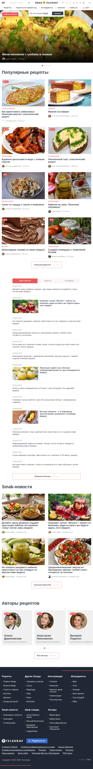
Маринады (31, 690)
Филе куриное (78, 694)
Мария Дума (55, 715)
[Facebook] (62, 2)
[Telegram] (70, 2)
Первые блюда (10, 681)
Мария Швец (9, 532)
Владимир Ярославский (32, 726)
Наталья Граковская (59, 576)
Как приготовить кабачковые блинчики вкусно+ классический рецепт (20, 114)
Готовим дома (9, 723)
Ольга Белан (56, 211)
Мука (75, 681)
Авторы (52, 710)
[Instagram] (80, 2)
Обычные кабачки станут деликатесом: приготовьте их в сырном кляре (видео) (44, 433)
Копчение (31, 701)
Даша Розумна (11, 59)
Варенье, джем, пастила (56, 691)
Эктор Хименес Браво (33, 716)
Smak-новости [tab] (25, 281)
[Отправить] (29, 3)
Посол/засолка (56, 700)
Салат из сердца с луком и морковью (23, 204)
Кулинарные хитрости (13, 715)
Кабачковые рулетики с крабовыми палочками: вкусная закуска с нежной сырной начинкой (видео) (45, 357)
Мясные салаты (7, 201)
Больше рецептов (42, 265)
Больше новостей (42, 585)
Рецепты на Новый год (26, 8)
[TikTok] (84, 3)
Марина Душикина (58, 256)
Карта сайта (23, 753)
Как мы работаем (65, 747)
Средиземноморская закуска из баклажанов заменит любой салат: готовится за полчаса (67, 570)
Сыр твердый (78, 698)
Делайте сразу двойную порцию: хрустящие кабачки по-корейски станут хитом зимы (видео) (20, 525)
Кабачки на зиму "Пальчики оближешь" (63, 205)
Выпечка (51, 108)
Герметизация (53, 246)
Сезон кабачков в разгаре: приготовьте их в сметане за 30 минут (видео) (44, 455)
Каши (29, 698)
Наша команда (8, 753)
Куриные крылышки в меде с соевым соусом (23, 160)
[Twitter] (77, 2)
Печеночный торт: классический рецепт (66, 160)
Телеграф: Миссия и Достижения (45, 753)
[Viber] (66, 3)
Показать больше (42, 476)
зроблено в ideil (85, 759)
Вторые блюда (53, 156)
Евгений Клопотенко (35, 721)
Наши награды (56, 750)
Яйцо (75, 701)
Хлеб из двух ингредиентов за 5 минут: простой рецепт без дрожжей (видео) (43, 389)
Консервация (55, 676)
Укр (89, 3)
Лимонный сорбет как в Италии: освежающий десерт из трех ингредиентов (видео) (60, 370)
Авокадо (76, 690)
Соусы (29, 686)
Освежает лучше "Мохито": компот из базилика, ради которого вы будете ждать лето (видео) (69, 525)
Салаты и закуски (10, 14)
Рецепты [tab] (47, 281)
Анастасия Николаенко (61, 116)
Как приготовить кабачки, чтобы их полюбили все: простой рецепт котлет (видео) (45, 465)
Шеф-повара (32, 710)
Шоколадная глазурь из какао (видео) (23, 249)
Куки (45, 13)
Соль (75, 686)
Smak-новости (10, 710)
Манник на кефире (58, 111)
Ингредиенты (47, 8)
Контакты (69, 750)
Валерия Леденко (76, 637)
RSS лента (67, 753)
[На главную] (46, 3)
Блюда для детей (11, 701)
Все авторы (42, 656)
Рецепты (7, 8)
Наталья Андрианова (13, 166)
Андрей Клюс (32, 731)
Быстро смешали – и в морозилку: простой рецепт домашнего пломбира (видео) (57, 413)
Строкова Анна (11, 121)
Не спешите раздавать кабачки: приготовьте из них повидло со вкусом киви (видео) (19, 570)
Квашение (54, 686)
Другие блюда (7, 156)
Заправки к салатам (35, 681)
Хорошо (57, 13)
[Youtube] (73, 3)
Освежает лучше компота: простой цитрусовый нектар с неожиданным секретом (44, 401)
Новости (74, 8)
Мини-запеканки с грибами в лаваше (27, 54)
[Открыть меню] (3, 3)
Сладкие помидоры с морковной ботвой (66, 250)
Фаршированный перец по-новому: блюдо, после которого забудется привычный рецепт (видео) (43, 444)
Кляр (29, 694)
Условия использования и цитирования (18, 750)
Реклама (42, 750)
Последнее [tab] (69, 281)
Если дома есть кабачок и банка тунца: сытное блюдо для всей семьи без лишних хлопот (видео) (45, 345)
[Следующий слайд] (90, 8)
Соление (53, 681)
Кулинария (8, 719)
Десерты (5, 246)
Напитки (61, 8)
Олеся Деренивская (12, 254)
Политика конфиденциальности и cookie (38, 747)
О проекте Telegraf (9, 747)
